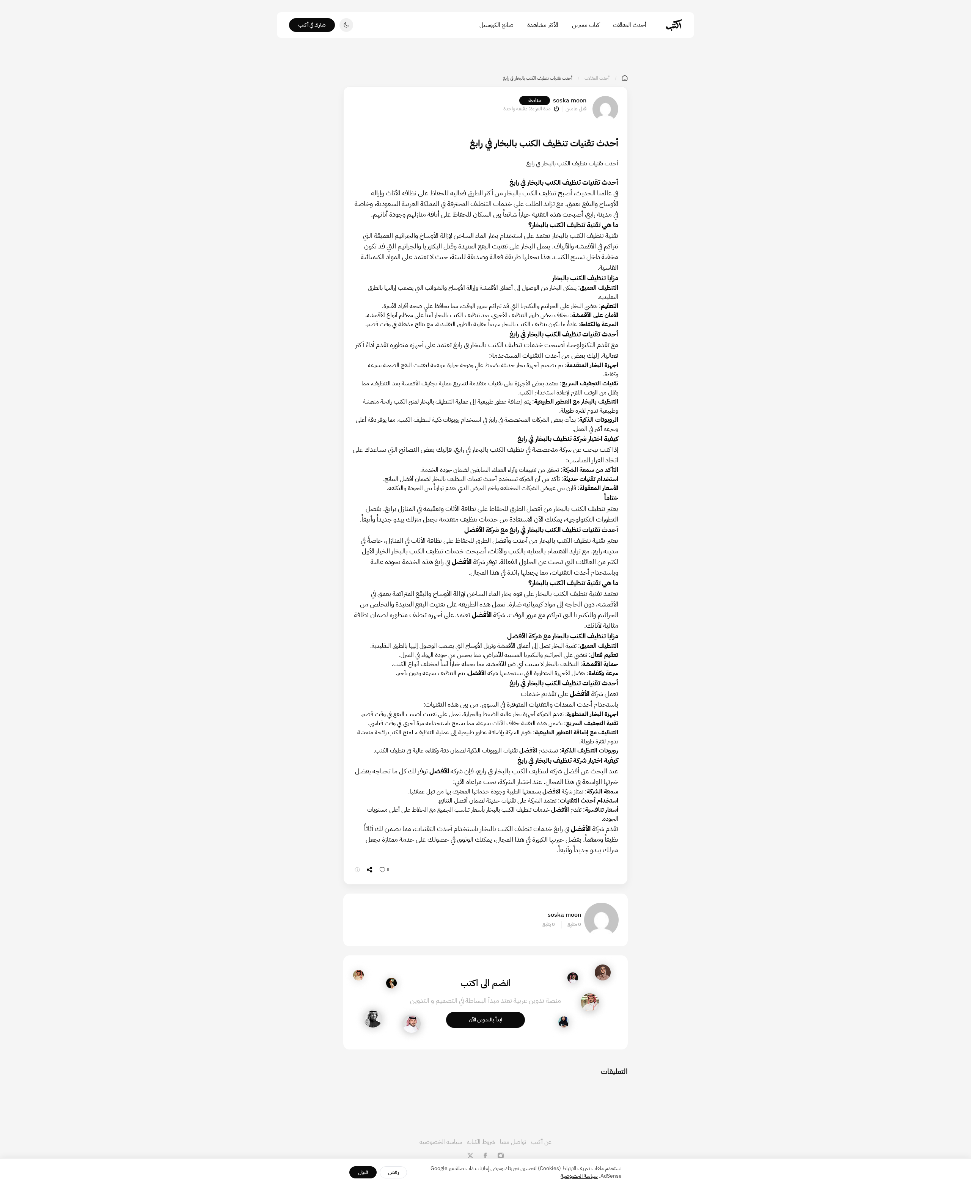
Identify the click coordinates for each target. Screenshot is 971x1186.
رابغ (459, 449)
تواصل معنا (513, 1142)
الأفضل (477, 673)
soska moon (569, 100)
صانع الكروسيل (496, 25)
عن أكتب (541, 1142)
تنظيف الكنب (465, 315)
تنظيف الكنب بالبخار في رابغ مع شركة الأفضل (523, 530)
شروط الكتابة (481, 1142)
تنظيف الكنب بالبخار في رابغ (545, 182)
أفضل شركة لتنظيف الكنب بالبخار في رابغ (529, 771)
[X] (470, 1156)
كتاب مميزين (585, 25)
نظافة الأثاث (460, 508)
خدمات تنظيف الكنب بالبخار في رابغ (498, 344)
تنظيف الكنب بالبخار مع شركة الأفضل (557, 636)
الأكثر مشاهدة (542, 25)
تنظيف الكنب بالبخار (558, 225)
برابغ (390, 508)
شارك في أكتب (312, 25)
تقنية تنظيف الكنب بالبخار (566, 583)
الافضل (550, 791)
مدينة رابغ (599, 214)
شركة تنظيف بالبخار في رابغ (551, 439)
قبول (363, 1172)
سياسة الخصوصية (441, 1142)
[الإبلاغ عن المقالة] (357, 869)
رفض (393, 1172)
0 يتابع (548, 924)
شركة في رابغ (460, 561)
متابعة (534, 100)
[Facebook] (485, 1156)
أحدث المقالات (629, 25)
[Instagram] (501, 1156)
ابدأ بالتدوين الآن (485, 1020)
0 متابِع (574, 924)
